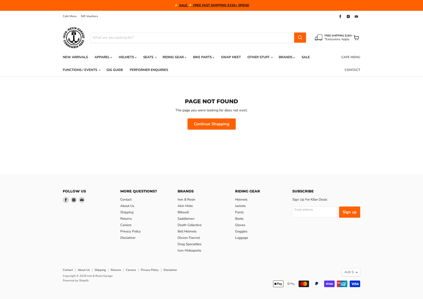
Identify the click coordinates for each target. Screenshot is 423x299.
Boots (239, 218)
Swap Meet (231, 57)
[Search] (300, 38)
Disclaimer (127, 238)
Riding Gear (174, 57)
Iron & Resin (186, 199)
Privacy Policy (130, 231)
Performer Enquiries (149, 70)
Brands (286, 57)
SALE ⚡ (185, 5)
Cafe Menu (69, 16)
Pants (239, 212)
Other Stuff (258, 57)
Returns (126, 218)
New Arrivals (75, 57)
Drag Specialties (189, 244)
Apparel (102, 57)
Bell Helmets (187, 231)
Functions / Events (80, 70)
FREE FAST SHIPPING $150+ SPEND (221, 5)
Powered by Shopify (76, 281)
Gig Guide (114, 70)
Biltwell (183, 212)
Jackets (240, 206)
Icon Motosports (189, 250)
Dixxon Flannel (189, 238)
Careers (126, 225)
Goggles (241, 231)
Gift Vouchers (89, 16)
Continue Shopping (211, 124)
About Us (127, 206)
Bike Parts (203, 57)
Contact (352, 70)
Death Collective (190, 225)
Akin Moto (185, 206)
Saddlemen (186, 218)
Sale (306, 57)
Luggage (241, 238)
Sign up (350, 212)
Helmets (127, 57)
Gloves (240, 225)
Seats (148, 57)
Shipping (127, 212)
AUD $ (349, 272)
